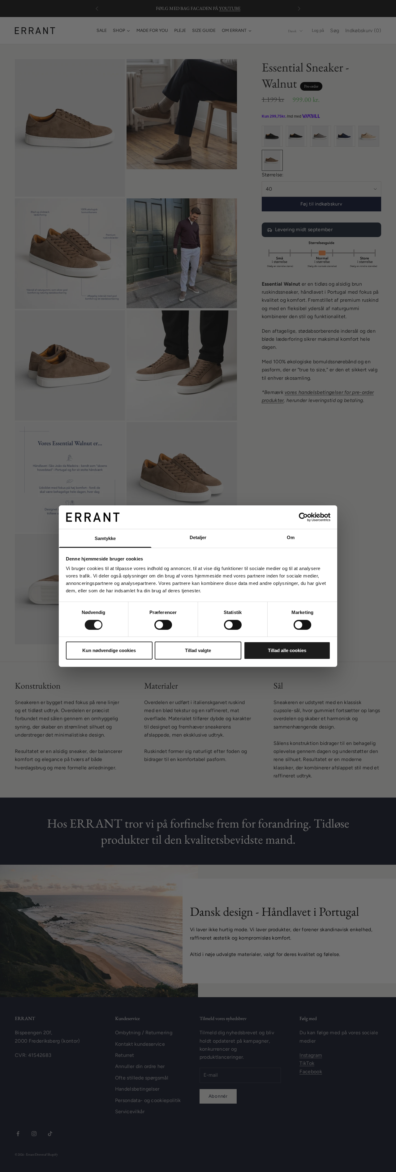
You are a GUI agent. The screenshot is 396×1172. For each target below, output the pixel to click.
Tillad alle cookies (287, 650)
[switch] (163, 625)
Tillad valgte (198, 650)
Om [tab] (291, 537)
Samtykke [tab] (105, 538)
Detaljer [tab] (198, 537)
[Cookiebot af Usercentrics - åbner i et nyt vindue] (303, 517)
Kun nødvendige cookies (109, 650)
